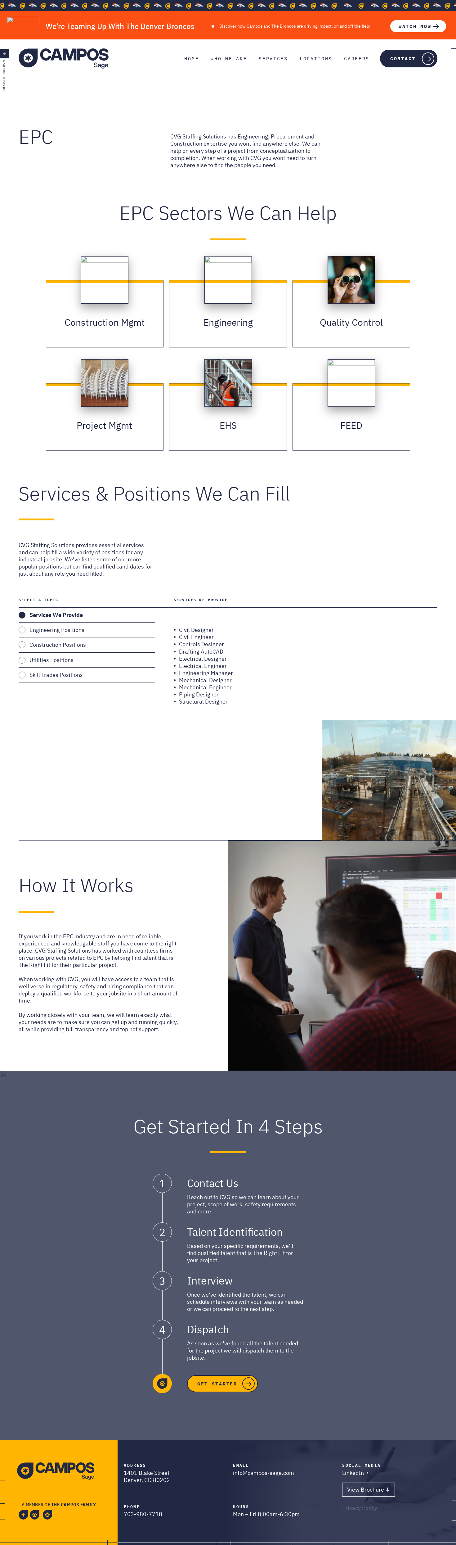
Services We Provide (56, 614)
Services (273, 58)
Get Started (217, 1384)
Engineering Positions (56, 629)
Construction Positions (57, 644)
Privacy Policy (359, 1507)
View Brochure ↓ (368, 1489)
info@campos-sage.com (263, 1472)
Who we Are (229, 58)
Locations (316, 58)
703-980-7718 (143, 1514)
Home (191, 58)
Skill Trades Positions (56, 674)
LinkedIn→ (355, 1472)
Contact (403, 58)
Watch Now (415, 26)
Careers (356, 58)
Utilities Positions (51, 660)
